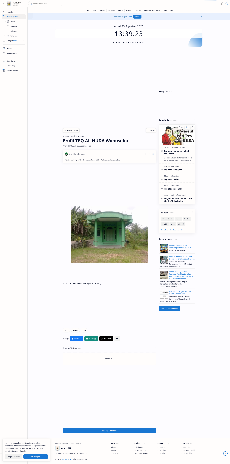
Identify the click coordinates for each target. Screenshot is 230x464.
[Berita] (121, 10)
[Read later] (145, 154)
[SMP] (171, 10)
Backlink (162, 453)
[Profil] (93, 10)
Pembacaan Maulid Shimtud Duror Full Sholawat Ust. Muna (182, 257)
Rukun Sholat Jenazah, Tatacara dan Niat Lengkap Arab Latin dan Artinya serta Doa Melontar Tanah (181, 275)
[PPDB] (86, 10)
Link (130, 17)
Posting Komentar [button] (109, 430)
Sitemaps (114, 453)
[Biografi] (102, 10)
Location (162, 450)
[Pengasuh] (182, 195)
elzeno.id (186, 447)
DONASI (137, 17)
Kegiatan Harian (171, 179)
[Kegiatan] (112, 10)
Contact (114, 450)
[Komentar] (181, 127)
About (113, 447)
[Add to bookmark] (192, 127)
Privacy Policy (140, 450)
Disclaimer (139, 447)
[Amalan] (129, 10)
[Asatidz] (165, 224)
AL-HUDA (17, 2)
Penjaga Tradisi (189, 450)
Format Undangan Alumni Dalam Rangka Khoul (180, 292)
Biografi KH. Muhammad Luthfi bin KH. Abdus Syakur (178, 199)
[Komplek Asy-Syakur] (152, 10)
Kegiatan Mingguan (173, 169)
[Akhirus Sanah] (167, 219)
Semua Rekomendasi (169, 308)
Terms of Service (141, 453)
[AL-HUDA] (9, 3)
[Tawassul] (183, 148)
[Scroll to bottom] (225, 453)
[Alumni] (178, 219)
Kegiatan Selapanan (173, 189)
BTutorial (198, 459)
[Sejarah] (138, 10)
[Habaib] (176, 148)
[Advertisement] (127, 68)
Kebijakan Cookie (13, 457)
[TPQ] (165, 10)
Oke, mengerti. (36, 457)
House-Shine (188, 453)
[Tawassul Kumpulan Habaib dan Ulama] (177, 135)
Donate (162, 447)
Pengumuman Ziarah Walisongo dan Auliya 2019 (180, 246)
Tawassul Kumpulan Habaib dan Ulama (176, 152)
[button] (4, 3)
